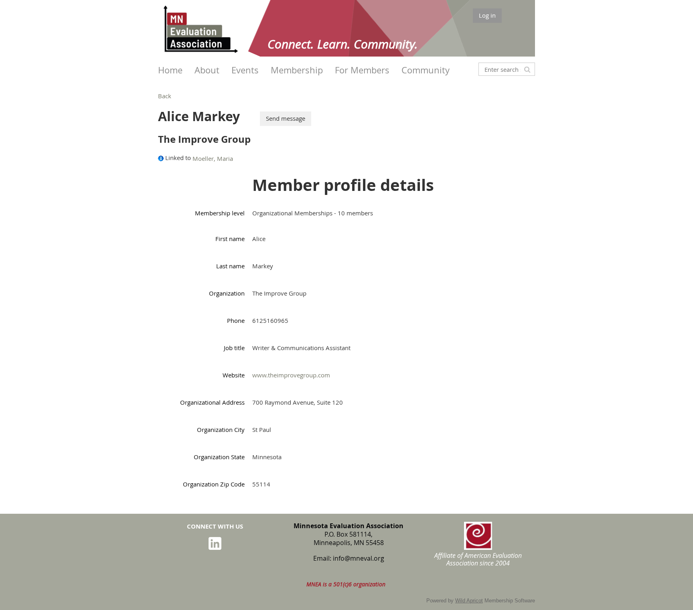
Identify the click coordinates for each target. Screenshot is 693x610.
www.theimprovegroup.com (291, 375)
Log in (487, 15)
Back (164, 96)
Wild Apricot (469, 601)
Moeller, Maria (212, 158)
